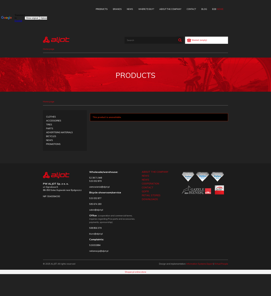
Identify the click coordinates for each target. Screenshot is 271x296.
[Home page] (56, 39)
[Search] (179, 40)
